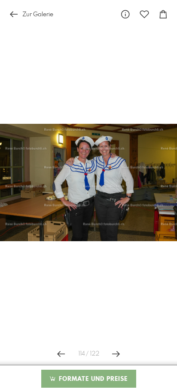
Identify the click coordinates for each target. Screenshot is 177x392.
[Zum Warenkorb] (163, 14)
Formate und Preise (92, 379)
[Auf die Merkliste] (144, 14)
